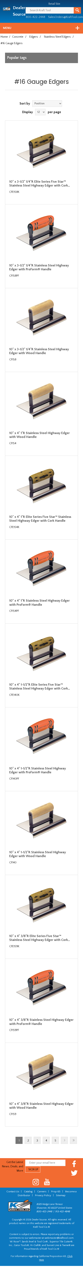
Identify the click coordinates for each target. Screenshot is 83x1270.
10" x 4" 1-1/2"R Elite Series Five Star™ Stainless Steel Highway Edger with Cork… (39, 686)
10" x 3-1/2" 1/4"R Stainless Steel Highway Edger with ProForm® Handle (39, 267)
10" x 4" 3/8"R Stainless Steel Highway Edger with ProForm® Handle (41, 1022)
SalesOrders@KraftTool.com (65, 17)
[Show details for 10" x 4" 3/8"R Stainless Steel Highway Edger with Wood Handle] (41, 1073)
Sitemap (60, 1195)
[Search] (77, 10)
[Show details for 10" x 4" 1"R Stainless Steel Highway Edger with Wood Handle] (41, 402)
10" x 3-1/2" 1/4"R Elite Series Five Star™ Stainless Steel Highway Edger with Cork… (39, 183)
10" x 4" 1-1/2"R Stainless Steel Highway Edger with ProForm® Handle (37, 770)
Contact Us (12, 1191)
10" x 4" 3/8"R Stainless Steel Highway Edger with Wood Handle (41, 1106)
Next (64, 1140)
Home (4, 36)
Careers (41, 1191)
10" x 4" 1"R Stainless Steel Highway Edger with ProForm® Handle (39, 602)
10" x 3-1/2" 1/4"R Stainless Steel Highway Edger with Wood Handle (39, 351)
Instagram (35, 1182)
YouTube (47, 1182)
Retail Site (54, 3)
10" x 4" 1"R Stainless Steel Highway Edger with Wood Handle (39, 435)
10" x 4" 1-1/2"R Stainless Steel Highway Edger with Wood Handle (37, 854)
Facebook (74, 1163)
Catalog (28, 1191)
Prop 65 (55, 1191)
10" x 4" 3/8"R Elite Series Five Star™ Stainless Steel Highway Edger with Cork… (39, 938)
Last (73, 1140)
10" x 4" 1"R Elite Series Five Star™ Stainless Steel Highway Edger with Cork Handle (40, 519)
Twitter (74, 1172)
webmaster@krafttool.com (59, 1238)
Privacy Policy (43, 1195)
